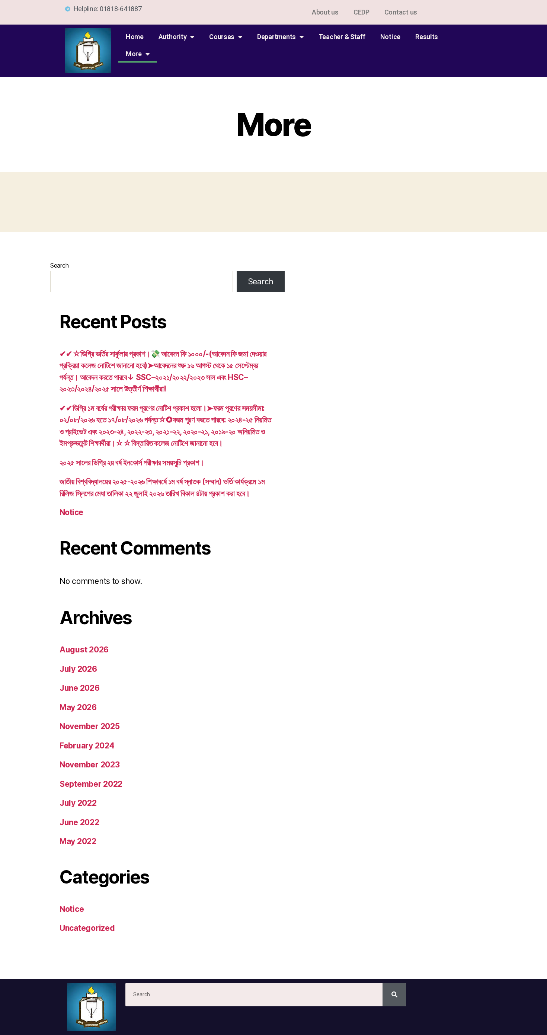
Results (426, 37)
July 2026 (78, 669)
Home (135, 37)
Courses (221, 37)
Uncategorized (87, 928)
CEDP (362, 12)
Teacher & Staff (342, 37)
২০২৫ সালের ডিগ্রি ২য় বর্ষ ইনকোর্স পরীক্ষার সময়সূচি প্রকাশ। (132, 462)
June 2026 (80, 688)
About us (325, 12)
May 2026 (78, 707)
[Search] (394, 994)
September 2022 (91, 784)
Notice (390, 37)
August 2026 (84, 649)
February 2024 (87, 745)
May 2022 (78, 841)
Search (59, 265)
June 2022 (79, 822)
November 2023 (90, 764)
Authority (173, 37)
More (134, 54)
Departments (276, 37)
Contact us (400, 12)
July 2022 (78, 803)
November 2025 (90, 726)
